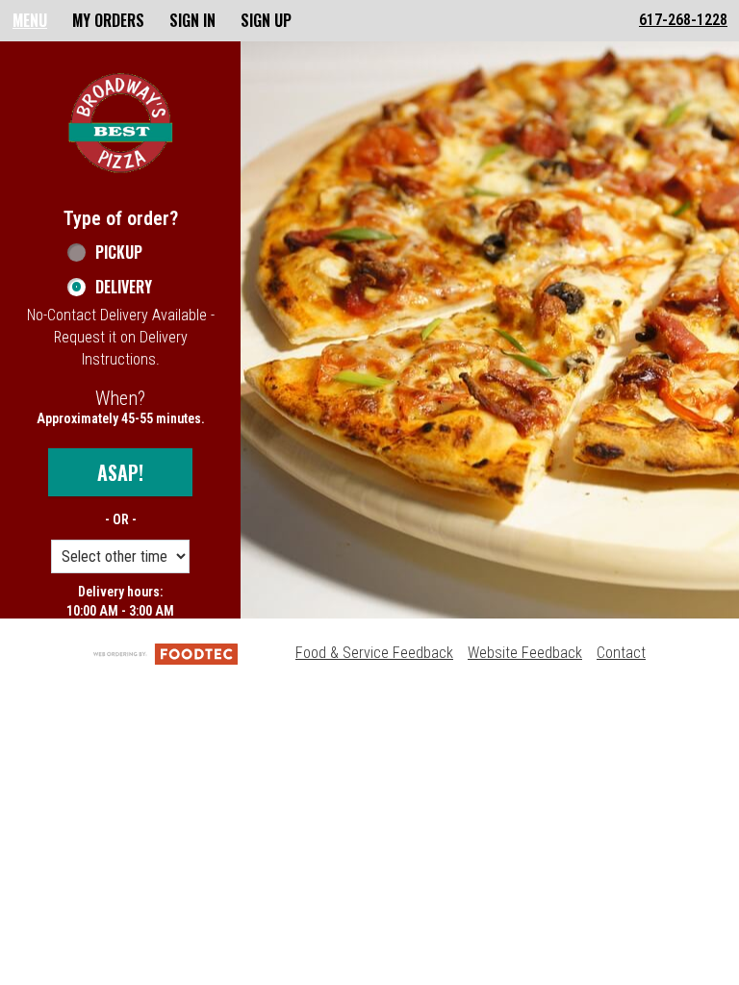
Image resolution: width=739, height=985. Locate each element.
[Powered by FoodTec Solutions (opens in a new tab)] (165, 653)
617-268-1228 (683, 20)
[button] (120, 123)
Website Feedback (525, 653)
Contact (621, 653)
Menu (30, 20)
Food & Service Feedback (374, 653)
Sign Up (266, 20)
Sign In (192, 20)
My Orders (108, 20)
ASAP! (120, 472)
